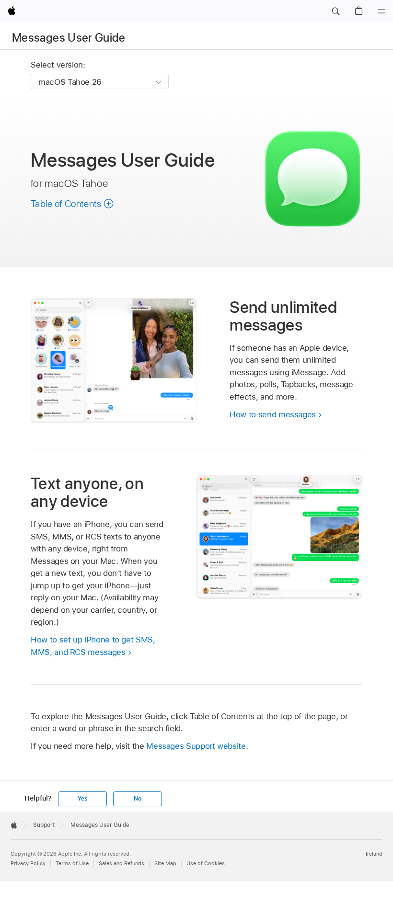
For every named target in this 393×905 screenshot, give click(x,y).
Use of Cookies (205, 863)
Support (44, 825)
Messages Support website (195, 746)
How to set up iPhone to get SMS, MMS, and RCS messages (93, 646)
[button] (335, 11)
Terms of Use (72, 863)
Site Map (165, 863)
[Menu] (381, 11)
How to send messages (273, 414)
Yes (82, 798)
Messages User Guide (69, 38)
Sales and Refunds (121, 863)
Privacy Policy (28, 863)
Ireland (374, 853)
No (137, 798)
